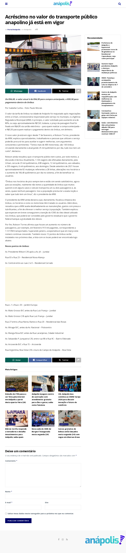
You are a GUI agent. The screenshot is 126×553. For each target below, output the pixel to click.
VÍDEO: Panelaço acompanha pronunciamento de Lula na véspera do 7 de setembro (110, 82)
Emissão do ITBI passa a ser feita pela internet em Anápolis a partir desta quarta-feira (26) (15, 398)
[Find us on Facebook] (58, 539)
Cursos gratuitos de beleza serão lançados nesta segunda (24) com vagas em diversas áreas (69, 433)
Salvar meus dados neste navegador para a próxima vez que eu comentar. (41, 513)
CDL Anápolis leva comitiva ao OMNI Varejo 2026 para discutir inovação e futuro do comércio (69, 400)
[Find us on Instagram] (63, 539)
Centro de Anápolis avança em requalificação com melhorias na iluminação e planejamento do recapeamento (109, 99)
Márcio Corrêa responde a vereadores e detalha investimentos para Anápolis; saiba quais (16, 433)
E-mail (8, 502)
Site (46, 502)
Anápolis (27, 29)
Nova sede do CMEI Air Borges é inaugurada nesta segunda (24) (41, 432)
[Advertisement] (43, 284)
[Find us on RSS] (67, 539)
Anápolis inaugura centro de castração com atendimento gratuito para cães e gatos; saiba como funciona (43, 400)
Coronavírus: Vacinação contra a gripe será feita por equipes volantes (109, 114)
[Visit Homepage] (63, 3)
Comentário (11, 461)
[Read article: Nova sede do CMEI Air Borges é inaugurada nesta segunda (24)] (43, 418)
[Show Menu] (6, 3)
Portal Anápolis (14, 29)
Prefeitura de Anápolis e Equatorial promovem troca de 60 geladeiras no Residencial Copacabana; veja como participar (109, 51)
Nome (8, 491)
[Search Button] (119, 3)
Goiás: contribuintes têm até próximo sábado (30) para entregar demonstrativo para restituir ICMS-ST (110, 128)
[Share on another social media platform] (78, 91)
